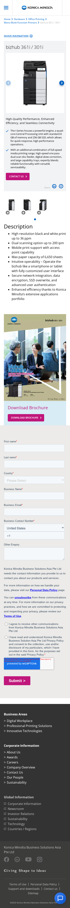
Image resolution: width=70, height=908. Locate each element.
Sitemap (33, 893)
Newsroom (16, 809)
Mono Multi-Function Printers (20, 22)
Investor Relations (21, 814)
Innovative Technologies (24, 731)
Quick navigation (16, 36)
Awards (12, 757)
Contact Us (16, 176)
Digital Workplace (19, 721)
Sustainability (16, 782)
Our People (15, 777)
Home (7, 19)
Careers (12, 762)
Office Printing (36, 19)
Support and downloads (24, 889)
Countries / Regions (22, 829)
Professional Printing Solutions (29, 726)
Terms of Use (17, 884)
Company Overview (21, 767)
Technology (16, 824)
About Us (13, 752)
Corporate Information (24, 804)
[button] (61, 82)
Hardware (19, 19)
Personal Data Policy (44, 884)
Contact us (51, 889)
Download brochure (24, 417)
